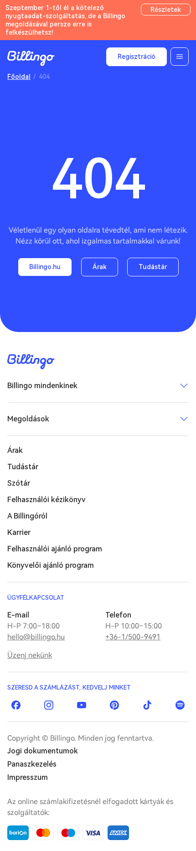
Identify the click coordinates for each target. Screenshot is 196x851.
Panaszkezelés (32, 764)
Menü (179, 56)
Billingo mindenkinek (42, 385)
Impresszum (27, 777)
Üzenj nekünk (29, 655)
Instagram (48, 705)
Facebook (15, 705)
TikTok (147, 705)
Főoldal (19, 76)
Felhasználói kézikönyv (46, 499)
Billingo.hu (45, 266)
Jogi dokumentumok (42, 751)
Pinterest (114, 705)
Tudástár (153, 266)
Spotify (180, 705)
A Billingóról (27, 516)
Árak (100, 266)
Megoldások (28, 419)
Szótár (18, 483)
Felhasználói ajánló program (54, 549)
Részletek (165, 9)
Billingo (31, 58)
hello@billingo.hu (36, 637)
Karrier (19, 532)
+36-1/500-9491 (132, 637)
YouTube (81, 705)
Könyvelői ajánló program (50, 565)
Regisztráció (136, 56)
